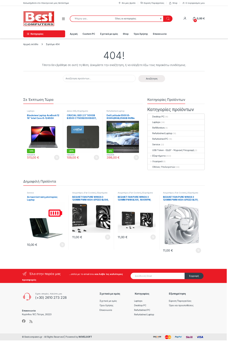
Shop (174, 3)
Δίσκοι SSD (71, 111)
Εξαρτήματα (82, 111)
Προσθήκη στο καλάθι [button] (54, 157)
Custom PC (89, 34)
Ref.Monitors (158, 127)
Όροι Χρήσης (141, 34)
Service (156, 144)
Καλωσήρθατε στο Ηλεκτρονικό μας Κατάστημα (46, 3)
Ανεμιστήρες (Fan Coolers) (84, 193)
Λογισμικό (157, 161)
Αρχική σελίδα (30, 44)
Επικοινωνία (159, 34)
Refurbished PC (160, 139)
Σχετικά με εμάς (109, 34)
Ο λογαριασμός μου (195, 3)
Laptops (30, 111)
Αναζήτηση (151, 78)
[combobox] (91, 18)
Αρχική (74, 34)
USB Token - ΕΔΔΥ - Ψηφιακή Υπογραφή (173, 150)
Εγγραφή (194, 276)
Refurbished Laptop (115, 111)
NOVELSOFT (85, 336)
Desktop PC (158, 116)
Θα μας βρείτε (129, 3)
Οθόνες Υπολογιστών (163, 167)
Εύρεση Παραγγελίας (154, 3)
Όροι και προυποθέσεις (181, 305)
